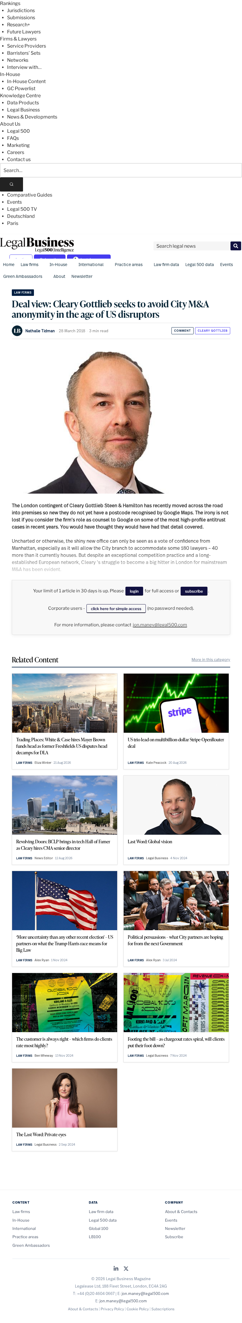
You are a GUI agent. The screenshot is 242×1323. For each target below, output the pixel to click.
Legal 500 (18, 131)
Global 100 (98, 1228)
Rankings (10, 3)
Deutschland (21, 216)
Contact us (19, 159)
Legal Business (23, 110)
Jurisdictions (21, 10)
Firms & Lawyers (18, 39)
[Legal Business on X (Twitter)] (126, 1269)
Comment (182, 331)
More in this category (211, 659)
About (59, 276)
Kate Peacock (156, 763)
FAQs (13, 138)
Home (8, 264)
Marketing (18, 145)
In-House (10, 74)
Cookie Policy (138, 1309)
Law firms (29, 264)
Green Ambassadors (22, 276)
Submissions (21, 17)
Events (14, 202)
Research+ (18, 24)
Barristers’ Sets (23, 53)
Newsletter (81, 276)
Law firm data (166, 264)
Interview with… (24, 67)
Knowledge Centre (20, 95)
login (134, 591)
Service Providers (26, 46)
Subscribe (174, 1236)
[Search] (11, 184)
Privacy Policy (112, 1309)
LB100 (95, 1236)
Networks (17, 60)
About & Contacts (181, 1211)
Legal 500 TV (22, 209)
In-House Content (26, 81)
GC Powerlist (21, 88)
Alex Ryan (42, 960)
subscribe (194, 591)
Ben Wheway (44, 1055)
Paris (12, 223)
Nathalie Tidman (40, 330)
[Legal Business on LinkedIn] (116, 1269)
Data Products (23, 103)
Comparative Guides (29, 195)
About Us (10, 124)
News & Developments (32, 117)
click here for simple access (116, 608)
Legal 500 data (199, 264)
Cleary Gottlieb (213, 331)
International (91, 264)
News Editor (44, 858)
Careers (15, 152)
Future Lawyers (24, 32)
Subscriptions (162, 1309)
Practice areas (129, 264)
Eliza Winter (43, 763)
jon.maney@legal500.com (160, 625)
